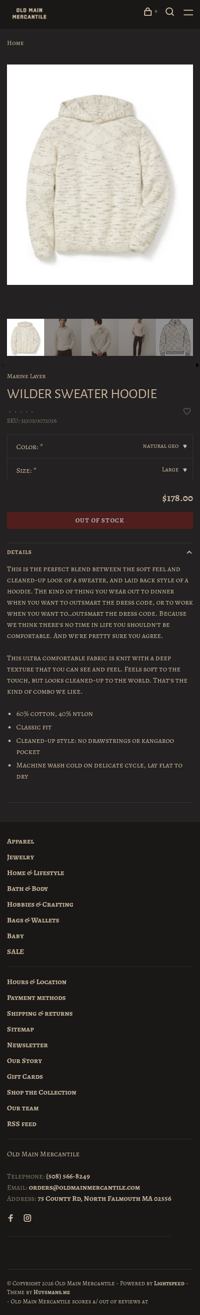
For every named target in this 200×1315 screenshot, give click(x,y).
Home (15, 43)
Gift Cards (25, 1076)
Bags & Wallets (33, 920)
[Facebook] (10, 1219)
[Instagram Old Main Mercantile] (27, 1219)
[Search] (171, 13)
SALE (15, 952)
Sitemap (20, 1029)
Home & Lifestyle (35, 873)
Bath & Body (27, 888)
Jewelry (20, 857)
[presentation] (25, 337)
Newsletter (27, 1045)
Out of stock (100, 520)
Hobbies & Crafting (40, 904)
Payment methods (36, 998)
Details (19, 552)
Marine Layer (26, 376)
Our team (23, 1108)
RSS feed (21, 1124)
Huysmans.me (51, 1292)
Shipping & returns (40, 1013)
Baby (15, 936)
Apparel (20, 841)
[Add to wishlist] (187, 412)
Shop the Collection (41, 1092)
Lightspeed (169, 1283)
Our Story (24, 1061)
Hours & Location (37, 982)
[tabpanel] (100, 174)
